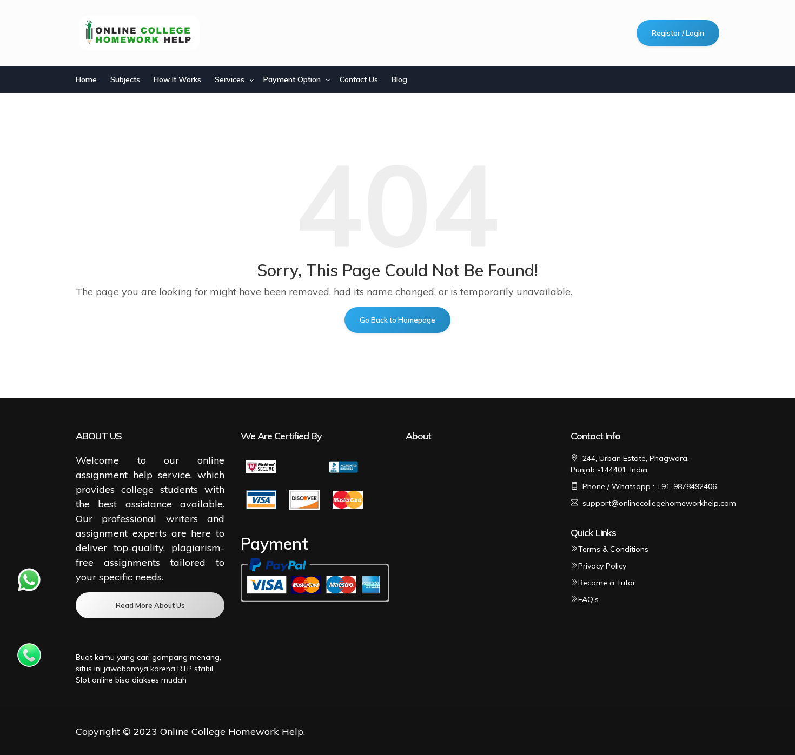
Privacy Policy (602, 566)
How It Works (177, 79)
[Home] (140, 33)
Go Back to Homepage (397, 320)
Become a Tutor (606, 582)
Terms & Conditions (613, 549)
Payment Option (292, 79)
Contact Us (359, 79)
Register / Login (678, 33)
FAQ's (588, 599)
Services (229, 79)
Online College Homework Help (231, 731)
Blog (399, 79)
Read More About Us (150, 605)
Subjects (125, 79)
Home (86, 79)
